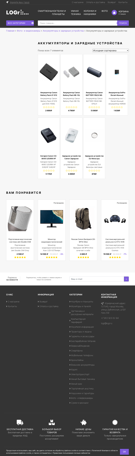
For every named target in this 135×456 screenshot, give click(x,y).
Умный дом (76, 383)
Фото (105, 11)
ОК (124, 451)
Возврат (112, 2)
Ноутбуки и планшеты (82, 301)
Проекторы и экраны (81, 331)
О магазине (77, 2)
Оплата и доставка (95, 2)
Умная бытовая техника (83, 379)
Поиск (123, 23)
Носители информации (82, 327)
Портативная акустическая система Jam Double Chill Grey (20, 242)
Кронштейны (77, 360)
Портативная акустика (82, 388)
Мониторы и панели (81, 306)
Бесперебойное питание (83, 341)
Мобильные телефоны (82, 355)
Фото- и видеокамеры (82, 398)
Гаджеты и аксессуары (82, 336)
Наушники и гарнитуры (82, 393)
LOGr (13, 12)
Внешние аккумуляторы (83, 364)
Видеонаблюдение (80, 346)
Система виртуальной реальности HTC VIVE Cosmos (115, 242)
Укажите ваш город (19, 2)
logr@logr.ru (106, 323)
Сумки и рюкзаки (79, 402)
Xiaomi (74, 369)
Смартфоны (45, 11)
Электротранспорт (80, 374)
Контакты (122, 2)
